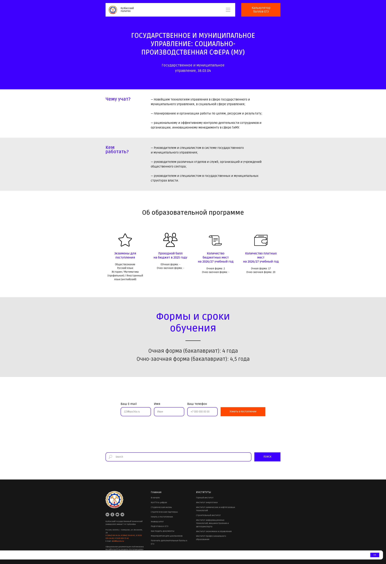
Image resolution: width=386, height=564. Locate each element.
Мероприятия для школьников (167, 536)
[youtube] (117, 514)
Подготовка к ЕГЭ (159, 526)
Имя (157, 404)
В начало (155, 497)
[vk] (107, 514)
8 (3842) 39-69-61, (128, 535)
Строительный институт (208, 515)
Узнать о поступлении (162, 516)
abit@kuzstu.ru (118, 541)
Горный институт (205, 497)
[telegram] (122, 514)
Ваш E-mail (129, 404)
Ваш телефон (197, 404)
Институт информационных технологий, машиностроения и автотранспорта (212, 523)
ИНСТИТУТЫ (203, 492)
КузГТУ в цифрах (159, 502)
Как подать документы (162, 531)
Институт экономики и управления (214, 531)
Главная (156, 492)
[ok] (112, 514)
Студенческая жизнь (161, 507)
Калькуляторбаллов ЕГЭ (261, 9)
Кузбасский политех (127, 10)
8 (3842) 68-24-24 (113, 535)
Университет (157, 521)
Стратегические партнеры (164, 512)
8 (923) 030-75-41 (122, 538)
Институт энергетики (207, 502)
